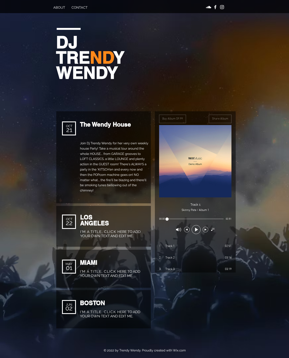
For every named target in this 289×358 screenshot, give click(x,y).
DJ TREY (90, 49)
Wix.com (179, 350)
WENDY (87, 72)
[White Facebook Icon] (215, 7)
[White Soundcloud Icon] (208, 7)
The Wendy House (105, 124)
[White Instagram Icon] (222, 7)
